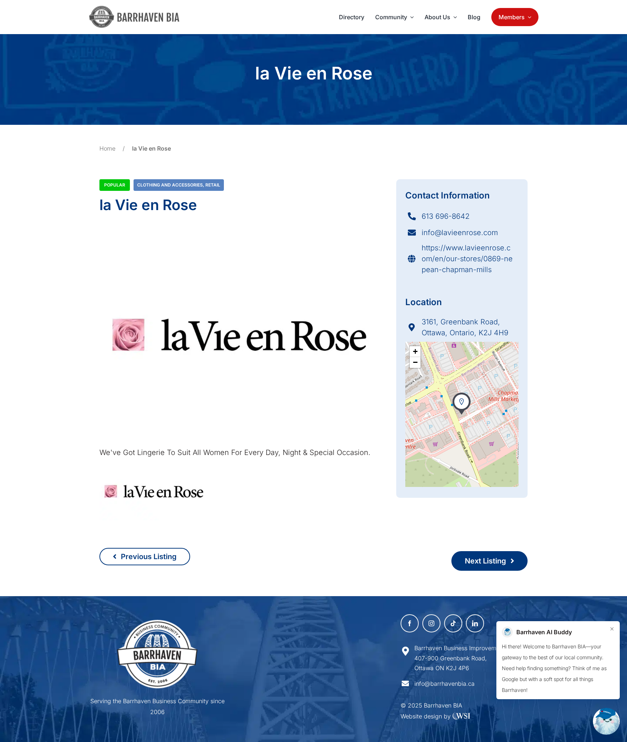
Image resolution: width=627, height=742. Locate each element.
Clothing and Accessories (170, 185)
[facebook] (410, 623)
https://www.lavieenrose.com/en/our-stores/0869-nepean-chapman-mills (467, 258)
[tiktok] (453, 623)
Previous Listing (148, 556)
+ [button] (415, 351)
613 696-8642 (446, 216)
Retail (212, 185)
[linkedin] (475, 623)
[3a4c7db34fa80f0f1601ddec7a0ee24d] (138, 9)
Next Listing (486, 561)
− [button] (415, 362)
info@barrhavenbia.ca (444, 683)
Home (107, 148)
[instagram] (431, 623)
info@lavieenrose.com (460, 232)
